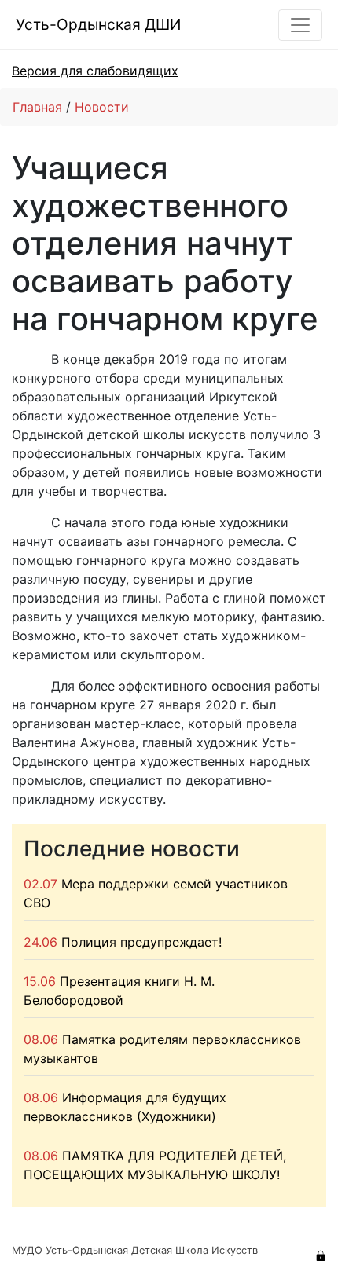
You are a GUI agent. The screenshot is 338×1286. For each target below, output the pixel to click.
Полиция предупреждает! (141, 942)
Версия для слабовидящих (95, 71)
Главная (37, 107)
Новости (102, 107)
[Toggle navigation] (300, 25)
